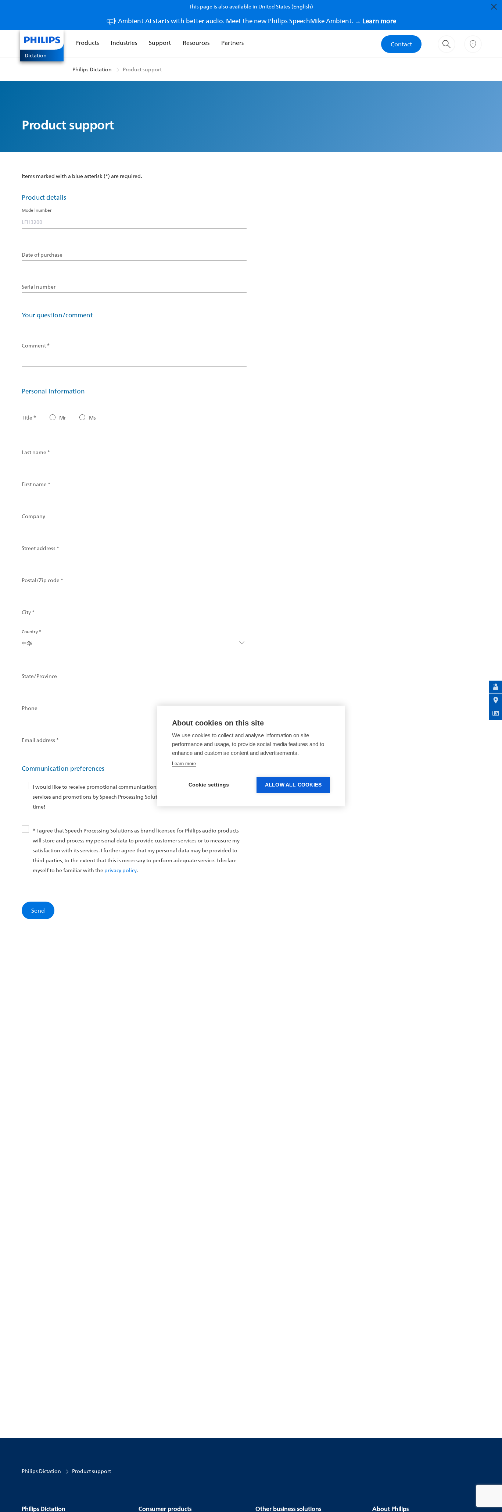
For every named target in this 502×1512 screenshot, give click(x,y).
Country (31, 631)
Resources (196, 43)
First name (36, 484)
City (28, 612)
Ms (92, 417)
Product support (142, 69)
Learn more (184, 763)
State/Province (39, 676)
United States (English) (285, 6)
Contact (401, 44)
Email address (40, 740)
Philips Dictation (92, 69)
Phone (29, 708)
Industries (124, 43)
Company (33, 516)
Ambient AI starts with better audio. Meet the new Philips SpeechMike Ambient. (257, 20)
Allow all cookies (293, 785)
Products (87, 43)
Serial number (38, 287)
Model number (37, 210)
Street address (40, 548)
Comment (36, 346)
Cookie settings (209, 785)
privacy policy (120, 870)
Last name (36, 452)
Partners (232, 43)
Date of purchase (42, 255)
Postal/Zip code (42, 580)
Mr (62, 417)
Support (160, 43)
